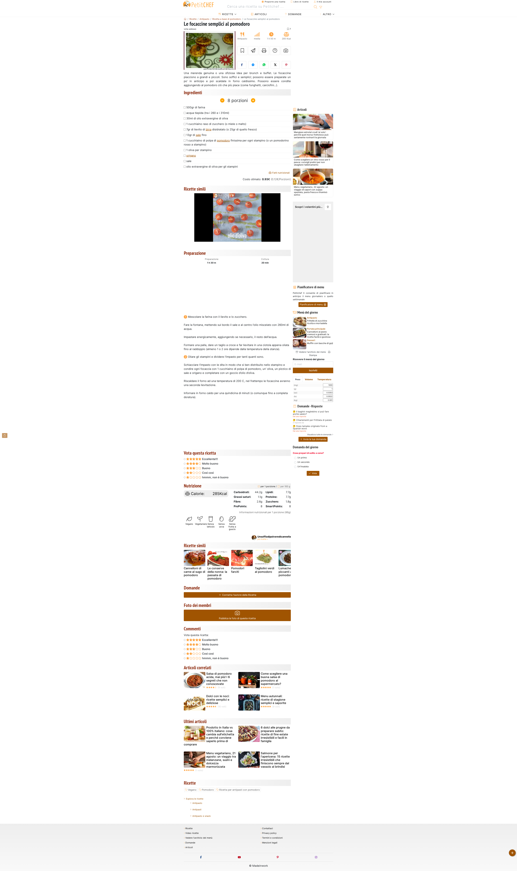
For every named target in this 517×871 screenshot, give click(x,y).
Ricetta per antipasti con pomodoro (239, 789)
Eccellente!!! (209, 459)
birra (208, 129)
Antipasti (196, 809)
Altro (326, 14)
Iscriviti (313, 370)
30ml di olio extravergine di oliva (207, 118)
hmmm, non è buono (214, 477)
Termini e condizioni (272, 838)
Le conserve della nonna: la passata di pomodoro (217, 573)
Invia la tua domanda (314, 439)
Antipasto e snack (201, 816)
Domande (294, 14)
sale (198, 135)
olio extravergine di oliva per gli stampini (212, 166)
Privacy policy (269, 833)
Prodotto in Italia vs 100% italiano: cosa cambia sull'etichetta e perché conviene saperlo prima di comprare (209, 736)
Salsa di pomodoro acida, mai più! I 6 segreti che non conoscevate (219, 679)
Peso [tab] (297, 379)
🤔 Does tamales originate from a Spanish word (310, 427)
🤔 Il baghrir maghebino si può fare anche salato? (311, 412)
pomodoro (223, 140)
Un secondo (303, 462)
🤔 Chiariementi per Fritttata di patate (312, 420)
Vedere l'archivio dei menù (312, 352)
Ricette (227, 14)
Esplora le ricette (194, 798)
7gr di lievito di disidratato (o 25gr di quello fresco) (221, 129)
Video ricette (192, 833)
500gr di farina (195, 107)
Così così (207, 472)
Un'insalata (303, 466)
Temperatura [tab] (324, 379)
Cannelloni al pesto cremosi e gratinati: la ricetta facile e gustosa (318, 334)
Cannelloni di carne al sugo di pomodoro (194, 572)
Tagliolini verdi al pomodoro (264, 570)
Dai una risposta (299, 416)
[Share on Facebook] (242, 65)
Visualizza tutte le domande (319, 434)
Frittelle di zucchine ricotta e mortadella (317, 322)
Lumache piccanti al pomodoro (286, 572)
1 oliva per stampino (199, 150)
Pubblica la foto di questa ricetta (237, 618)
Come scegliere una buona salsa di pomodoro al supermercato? (274, 679)
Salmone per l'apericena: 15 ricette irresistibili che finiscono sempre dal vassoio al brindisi (275, 759)
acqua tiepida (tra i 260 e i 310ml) (207, 113)
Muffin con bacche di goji (320, 343)
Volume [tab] (309, 379)
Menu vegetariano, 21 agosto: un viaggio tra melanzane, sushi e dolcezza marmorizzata (221, 759)
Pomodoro (208, 789)
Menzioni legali (269, 842)
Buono (205, 468)
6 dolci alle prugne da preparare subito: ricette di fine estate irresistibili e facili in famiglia (275, 734)
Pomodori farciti (237, 570)
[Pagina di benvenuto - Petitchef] (185, 19)
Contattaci (267, 828)
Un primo (302, 457)
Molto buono (209, 463)
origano (191, 155)
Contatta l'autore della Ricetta (238, 594)
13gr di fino (196, 135)
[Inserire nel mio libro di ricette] (242, 50)
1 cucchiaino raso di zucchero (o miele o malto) (216, 124)
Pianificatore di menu (312, 304)
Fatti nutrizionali (281, 172)
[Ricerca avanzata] (320, 7)
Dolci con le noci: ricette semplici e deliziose (217, 699)
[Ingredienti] (4, 435)
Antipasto (197, 803)
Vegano (192, 789)
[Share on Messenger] (253, 65)
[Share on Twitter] (275, 65)
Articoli (260, 14)
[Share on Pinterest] (286, 65)
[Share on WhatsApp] (264, 65)
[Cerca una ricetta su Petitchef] (315, 6)
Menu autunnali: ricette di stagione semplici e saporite (273, 699)
